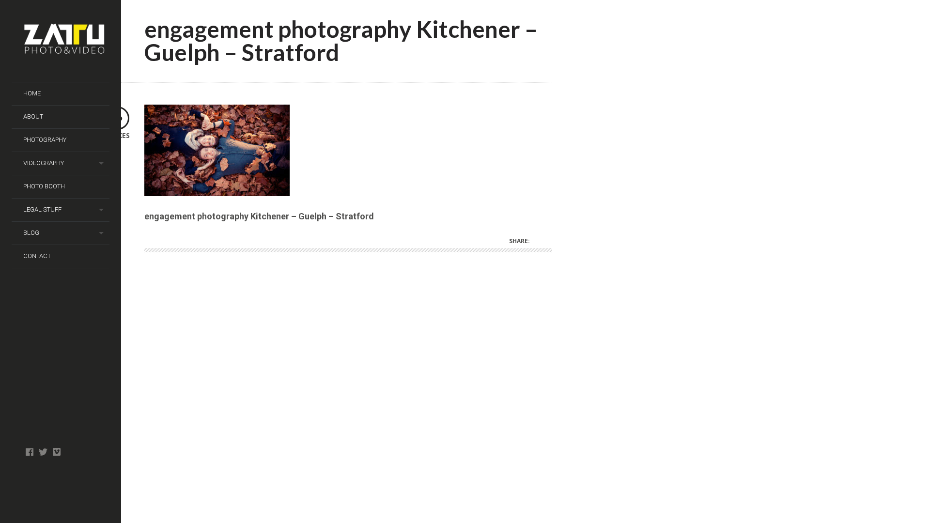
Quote (43, 484)
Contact (37, 256)
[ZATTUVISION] (66, 41)
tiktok (56, 452)
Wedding (84, 452)
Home (32, 93)
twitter (43, 452)
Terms (29, 500)
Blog (31, 232)
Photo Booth (44, 186)
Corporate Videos (56, 480)
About (33, 116)
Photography (44, 139)
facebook (29, 452)
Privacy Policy (97, 480)
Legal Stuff (42, 209)
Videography (43, 163)
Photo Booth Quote (84, 476)
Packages (70, 484)
